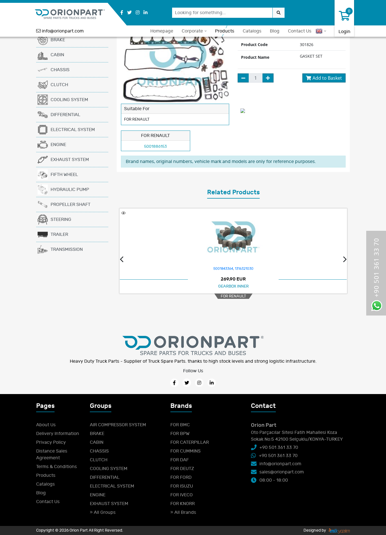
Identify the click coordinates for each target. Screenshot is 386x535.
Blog (274, 31)
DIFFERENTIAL (65, 114)
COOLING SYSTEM (69, 99)
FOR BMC (180, 424)
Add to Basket (327, 78)
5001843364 (223, 269)
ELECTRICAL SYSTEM (73, 129)
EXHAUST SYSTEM (70, 159)
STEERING (61, 219)
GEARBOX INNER (233, 286)
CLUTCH (59, 84)
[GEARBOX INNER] (233, 237)
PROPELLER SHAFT (70, 204)
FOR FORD (181, 477)
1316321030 (244, 269)
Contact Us (299, 31)
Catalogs (252, 31)
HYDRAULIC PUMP (70, 189)
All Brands (184, 512)
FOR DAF (179, 459)
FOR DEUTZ (182, 468)
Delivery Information (57, 433)
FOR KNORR (182, 503)
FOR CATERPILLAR (189, 442)
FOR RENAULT (233, 296)
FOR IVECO (181, 494)
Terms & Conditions (56, 466)
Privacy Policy (51, 442)
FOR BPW (180, 433)
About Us (46, 424)
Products (224, 31)
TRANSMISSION (67, 249)
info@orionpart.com (63, 31)
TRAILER (59, 234)
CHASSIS (60, 69)
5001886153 (155, 146)
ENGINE (58, 144)
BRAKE (58, 39)
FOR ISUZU (181, 486)
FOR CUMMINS (185, 451)
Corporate (192, 31)
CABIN (57, 54)
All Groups (104, 512)
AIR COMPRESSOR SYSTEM (118, 424)
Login (344, 31)
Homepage (161, 31)
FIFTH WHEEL (64, 174)
